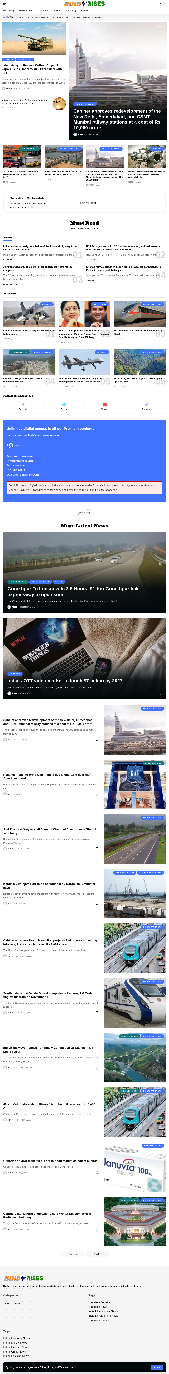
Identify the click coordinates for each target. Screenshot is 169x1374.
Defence (8, 59)
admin (9, 89)
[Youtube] (105, 407)
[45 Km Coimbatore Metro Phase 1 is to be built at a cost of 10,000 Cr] (135, 1112)
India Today (25, 59)
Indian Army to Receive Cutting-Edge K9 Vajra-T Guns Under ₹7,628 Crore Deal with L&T (32, 69)
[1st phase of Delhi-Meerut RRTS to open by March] (140, 314)
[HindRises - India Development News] (84, 3)
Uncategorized (153, 1145)
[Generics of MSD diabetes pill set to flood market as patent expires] (135, 1167)
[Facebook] (23, 407)
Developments (29, 149)
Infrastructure (85, 104)
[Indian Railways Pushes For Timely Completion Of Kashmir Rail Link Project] (135, 1057)
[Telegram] (146, 407)
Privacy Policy (47, 1367)
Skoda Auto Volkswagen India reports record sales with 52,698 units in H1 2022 (20, 174)
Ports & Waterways (150, 872)
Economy (90, 280)
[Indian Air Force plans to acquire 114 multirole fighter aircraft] (29, 314)
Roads (59, 582)
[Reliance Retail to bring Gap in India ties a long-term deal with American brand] (135, 784)
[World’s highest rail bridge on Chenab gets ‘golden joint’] (140, 362)
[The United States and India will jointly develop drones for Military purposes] (85, 362)
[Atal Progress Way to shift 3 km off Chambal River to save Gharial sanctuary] (135, 839)
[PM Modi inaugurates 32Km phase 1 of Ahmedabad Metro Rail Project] (64, 156)
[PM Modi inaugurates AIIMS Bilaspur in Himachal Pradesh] (29, 362)
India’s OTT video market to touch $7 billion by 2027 (65, 680)
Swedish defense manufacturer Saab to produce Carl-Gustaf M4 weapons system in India (146, 174)
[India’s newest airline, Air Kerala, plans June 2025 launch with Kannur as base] (59, 103)
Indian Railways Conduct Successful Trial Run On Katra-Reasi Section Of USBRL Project (52, 17)
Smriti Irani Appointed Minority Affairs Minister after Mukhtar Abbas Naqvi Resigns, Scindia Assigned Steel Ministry (84, 334)
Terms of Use (66, 1367)
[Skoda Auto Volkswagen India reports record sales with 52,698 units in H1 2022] (22, 156)
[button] (164, 17)
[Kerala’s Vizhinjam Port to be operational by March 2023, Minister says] (135, 893)
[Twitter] (64, 407)
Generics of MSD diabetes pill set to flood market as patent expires (50, 1161)
